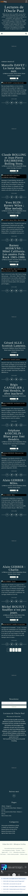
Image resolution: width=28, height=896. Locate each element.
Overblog (22, 844)
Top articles (18, 850)
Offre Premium (3, 854)
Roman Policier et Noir (20, 348)
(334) (8, 831)
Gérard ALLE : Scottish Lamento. (14, 344)
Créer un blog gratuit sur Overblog (8, 850)
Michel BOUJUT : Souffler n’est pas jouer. (14, 609)
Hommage (13, 168)
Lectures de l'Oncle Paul (14, 9)
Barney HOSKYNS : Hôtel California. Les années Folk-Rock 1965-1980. (14, 251)
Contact (23, 850)
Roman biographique (17, 166)
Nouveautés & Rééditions (8, 348)
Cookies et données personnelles (13, 854)
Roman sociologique (16, 75)
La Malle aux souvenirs (8, 73)
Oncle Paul (15, 739)
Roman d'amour (17, 73)
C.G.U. (10, 852)
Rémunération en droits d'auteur (19, 852)
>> (19, 650)
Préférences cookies (23, 854)
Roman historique (16, 350)
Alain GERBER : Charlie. (14, 568)
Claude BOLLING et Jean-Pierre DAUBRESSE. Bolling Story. (14, 159)
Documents (18, 168)
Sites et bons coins (6, 815)
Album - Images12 (6, 806)
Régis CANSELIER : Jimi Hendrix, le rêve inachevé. (14, 389)
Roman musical (22, 259)
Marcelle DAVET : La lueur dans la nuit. (14, 68)
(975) (9, 829)
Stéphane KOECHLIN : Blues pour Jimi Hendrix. (14, 435)
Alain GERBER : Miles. (14, 482)
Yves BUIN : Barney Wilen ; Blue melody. (14, 205)
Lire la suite (14, 98)
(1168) (9, 827)
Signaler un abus (5, 852)
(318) (8, 833)
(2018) (10, 825)
